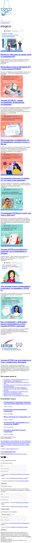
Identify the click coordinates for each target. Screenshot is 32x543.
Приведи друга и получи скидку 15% (13, 394)
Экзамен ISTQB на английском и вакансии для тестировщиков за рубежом (14, 251)
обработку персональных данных (19, 478)
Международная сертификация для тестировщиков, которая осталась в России (15, 142)
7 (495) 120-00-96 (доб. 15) (12, 448)
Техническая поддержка (21, 454)
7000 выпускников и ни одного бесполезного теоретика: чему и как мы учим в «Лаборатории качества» (16, 389)
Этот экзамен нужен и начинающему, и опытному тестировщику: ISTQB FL (16, 288)
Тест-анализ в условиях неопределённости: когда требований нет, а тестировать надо (16, 380)
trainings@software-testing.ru (7, 454)
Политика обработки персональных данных (18, 443)
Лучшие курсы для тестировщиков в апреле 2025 (16, 395)
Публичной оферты (23, 480)
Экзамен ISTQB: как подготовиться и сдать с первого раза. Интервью (16, 361)
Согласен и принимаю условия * (15, 480)
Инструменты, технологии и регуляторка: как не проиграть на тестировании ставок (16, 392)
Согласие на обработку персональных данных (12, 445)
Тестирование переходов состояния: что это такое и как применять (15, 179)
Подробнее (28, 536)
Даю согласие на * (15, 478)
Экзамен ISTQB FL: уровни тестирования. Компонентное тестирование (12, 102)
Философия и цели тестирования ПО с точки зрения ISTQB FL (16, 68)
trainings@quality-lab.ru (10, 451)
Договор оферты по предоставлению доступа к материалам (16, 441)
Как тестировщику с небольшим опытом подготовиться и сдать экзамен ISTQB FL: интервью (14, 324)
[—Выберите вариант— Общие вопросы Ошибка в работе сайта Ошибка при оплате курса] (7, 514)
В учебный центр (5, 22)
